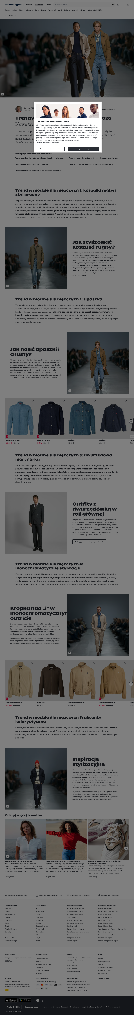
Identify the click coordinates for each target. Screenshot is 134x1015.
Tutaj (45, 140)
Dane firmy (55, 143)
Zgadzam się (83, 149)
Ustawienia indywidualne (50, 149)
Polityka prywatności (44, 143)
